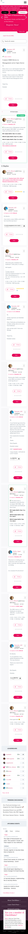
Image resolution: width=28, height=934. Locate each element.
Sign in (6, 918)
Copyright (10, 931)
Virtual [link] (11, 831)
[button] (5, 12)
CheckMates (8, 892)
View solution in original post (9, 145)
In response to (8, 124)
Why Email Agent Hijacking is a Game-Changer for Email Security (14, 870)
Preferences (22, 12)
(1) (23, 191)
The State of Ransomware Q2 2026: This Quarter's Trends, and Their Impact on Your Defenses (13, 840)
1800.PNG (14, 458)
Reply (13, 104)
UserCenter (14, 932)
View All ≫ (5, 792)
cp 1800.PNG (15, 677)
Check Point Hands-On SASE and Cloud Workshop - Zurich (14, 860)
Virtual (5, 834)
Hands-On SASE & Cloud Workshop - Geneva (11, 887)
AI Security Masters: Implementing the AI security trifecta (14, 879)
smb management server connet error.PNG (14, 225)
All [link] (6, 831)
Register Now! (12, 25)
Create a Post (22, 31)
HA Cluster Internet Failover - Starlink (13, 815)
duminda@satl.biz (17, 449)
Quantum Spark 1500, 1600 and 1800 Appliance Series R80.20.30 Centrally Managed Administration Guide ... (13, 180)
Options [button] (25, 36)
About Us (22, 931)
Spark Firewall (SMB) (8, 35)
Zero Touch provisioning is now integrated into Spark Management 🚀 (13, 806)
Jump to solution (7, 56)
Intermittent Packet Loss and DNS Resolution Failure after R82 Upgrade (13, 811)
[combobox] (14, 41)
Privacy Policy (23, 8)
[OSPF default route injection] (25, 111)
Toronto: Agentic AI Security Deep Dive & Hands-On (14, 851)
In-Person (6, 846)
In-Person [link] (17, 831)
